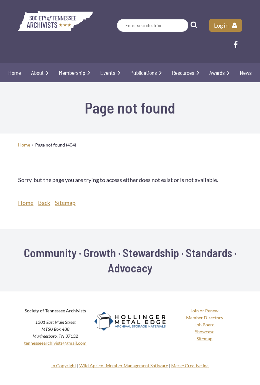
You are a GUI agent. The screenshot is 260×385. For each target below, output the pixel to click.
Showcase (204, 331)
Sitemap (65, 202)
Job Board (205, 324)
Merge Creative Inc (190, 365)
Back (44, 202)
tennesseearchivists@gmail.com (55, 343)
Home (24, 144)
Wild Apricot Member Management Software (123, 365)
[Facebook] (235, 44)
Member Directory (204, 317)
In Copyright (63, 365)
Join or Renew (204, 310)
